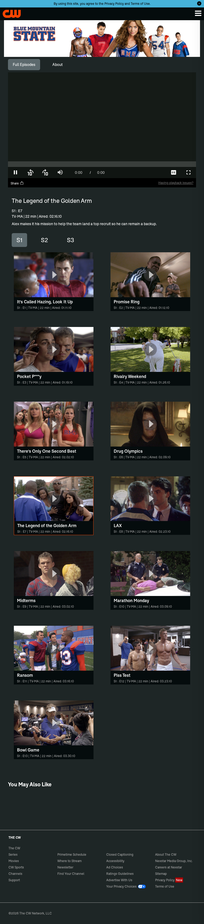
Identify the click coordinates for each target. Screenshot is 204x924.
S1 (19, 240)
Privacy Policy (114, 4)
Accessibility (115, 861)
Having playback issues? (175, 183)
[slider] (102, 164)
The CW (9, 12)
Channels (15, 874)
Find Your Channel (70, 874)
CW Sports (16, 867)
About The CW (165, 854)
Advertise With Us (119, 880)
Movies (13, 861)
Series (13, 854)
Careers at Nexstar (168, 867)
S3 (70, 240)
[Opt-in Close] (199, 3)
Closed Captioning (119, 854)
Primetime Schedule (71, 854)
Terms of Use (140, 4)
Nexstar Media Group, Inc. (174, 861)
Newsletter (65, 867)
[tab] (24, 64)
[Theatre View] (144, 172)
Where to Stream (69, 861)
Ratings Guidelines (120, 874)
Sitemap (161, 874)
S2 (44, 240)
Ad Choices (114, 867)
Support (14, 880)
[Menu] (198, 13)
